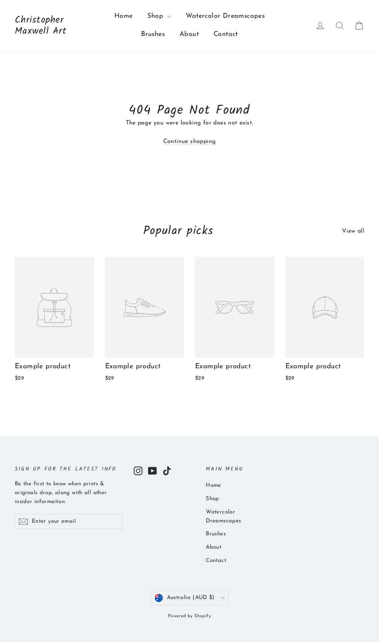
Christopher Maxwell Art (41, 26)
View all (353, 231)
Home (123, 16)
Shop (156, 16)
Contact (226, 34)
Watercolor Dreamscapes (225, 16)
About (189, 34)
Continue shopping (189, 141)
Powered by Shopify (189, 616)
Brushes (153, 34)
